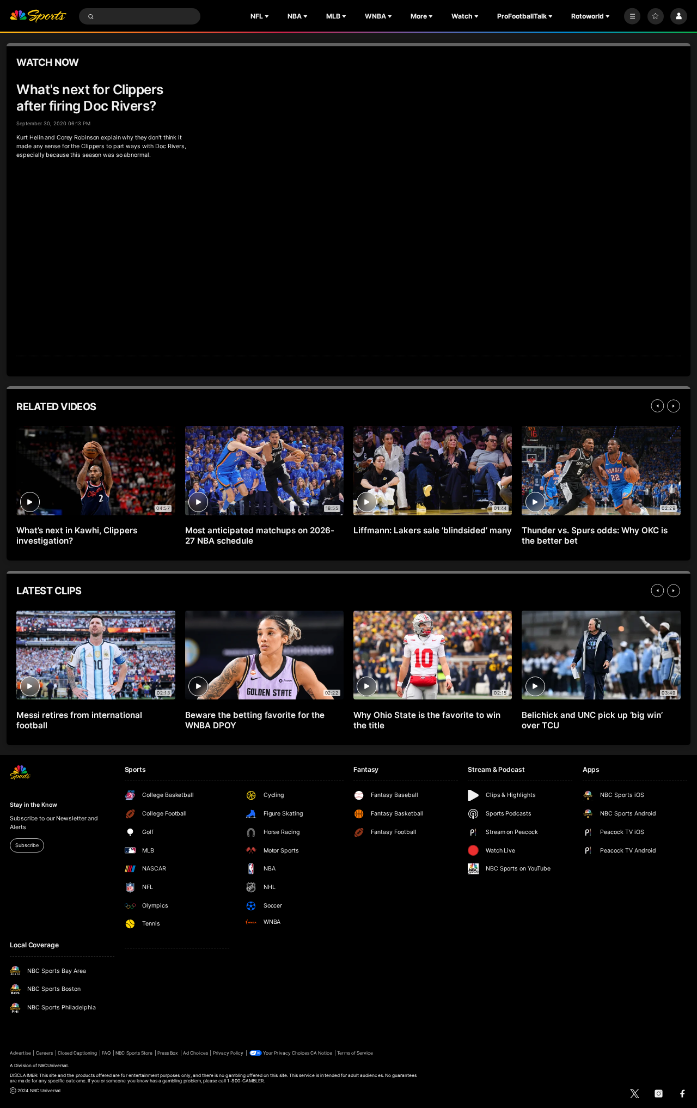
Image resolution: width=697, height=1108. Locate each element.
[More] (632, 16)
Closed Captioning (77, 1053)
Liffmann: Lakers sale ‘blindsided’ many (432, 530)
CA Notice (321, 1053)
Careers (44, 1053)
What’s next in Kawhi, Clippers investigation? (76, 535)
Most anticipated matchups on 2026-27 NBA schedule (259, 535)
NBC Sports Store (133, 1053)
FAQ (106, 1053)
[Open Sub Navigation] (268, 16)
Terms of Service (355, 1053)
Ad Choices (195, 1053)
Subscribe (26, 845)
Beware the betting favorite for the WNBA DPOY (255, 720)
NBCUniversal (53, 1065)
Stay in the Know (33, 804)
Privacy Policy (228, 1053)
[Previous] (657, 405)
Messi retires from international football (79, 720)
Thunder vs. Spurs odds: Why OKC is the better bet (594, 535)
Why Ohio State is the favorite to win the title (426, 720)
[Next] (673, 405)
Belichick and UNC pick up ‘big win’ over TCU (592, 720)
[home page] (38, 17)
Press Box (167, 1053)
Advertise (20, 1053)
